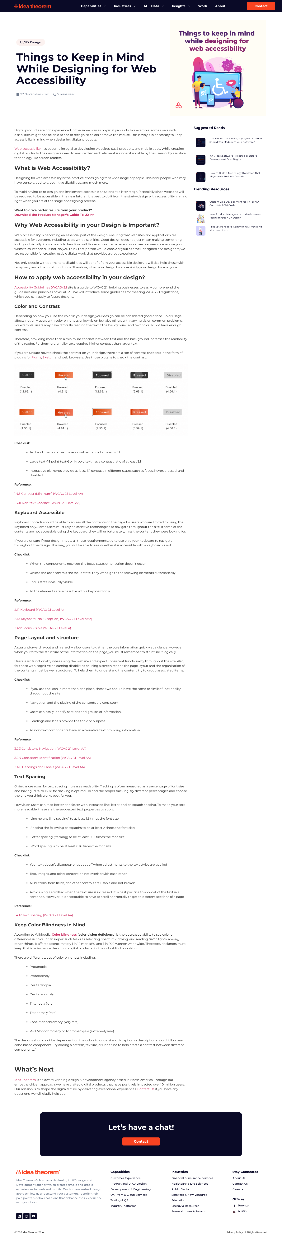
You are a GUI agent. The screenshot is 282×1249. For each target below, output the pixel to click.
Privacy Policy (235, 1232)
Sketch (48, 357)
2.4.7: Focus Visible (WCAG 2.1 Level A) (42, 628)
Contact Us (145, 1089)
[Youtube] (34, 1216)
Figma (36, 357)
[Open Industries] (135, 6)
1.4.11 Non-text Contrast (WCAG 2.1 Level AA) (47, 503)
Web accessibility (27, 148)
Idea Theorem (25, 1080)
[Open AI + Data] (163, 6)
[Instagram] (26, 1216)
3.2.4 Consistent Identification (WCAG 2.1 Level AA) (52, 758)
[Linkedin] (19, 1216)
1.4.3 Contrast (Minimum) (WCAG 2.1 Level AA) (48, 493)
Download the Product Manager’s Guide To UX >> (54, 215)
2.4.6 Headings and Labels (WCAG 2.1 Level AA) (49, 767)
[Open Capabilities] (105, 6)
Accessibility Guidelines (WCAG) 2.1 (40, 287)
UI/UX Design (30, 42)
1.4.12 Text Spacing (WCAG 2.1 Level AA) (43, 915)
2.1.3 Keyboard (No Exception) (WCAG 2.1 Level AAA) (53, 619)
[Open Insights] (189, 6)
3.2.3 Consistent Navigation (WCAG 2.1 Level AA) (50, 748)
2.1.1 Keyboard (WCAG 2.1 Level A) (39, 609)
